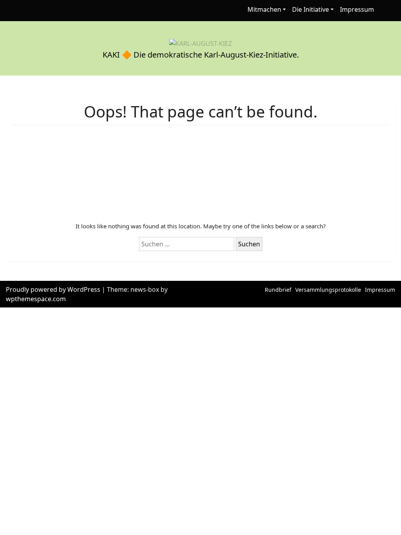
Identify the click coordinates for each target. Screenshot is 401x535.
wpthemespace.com (36, 299)
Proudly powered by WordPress (54, 289)
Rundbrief (278, 289)
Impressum (357, 9)
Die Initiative (310, 9)
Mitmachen (264, 9)
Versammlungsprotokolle (328, 289)
